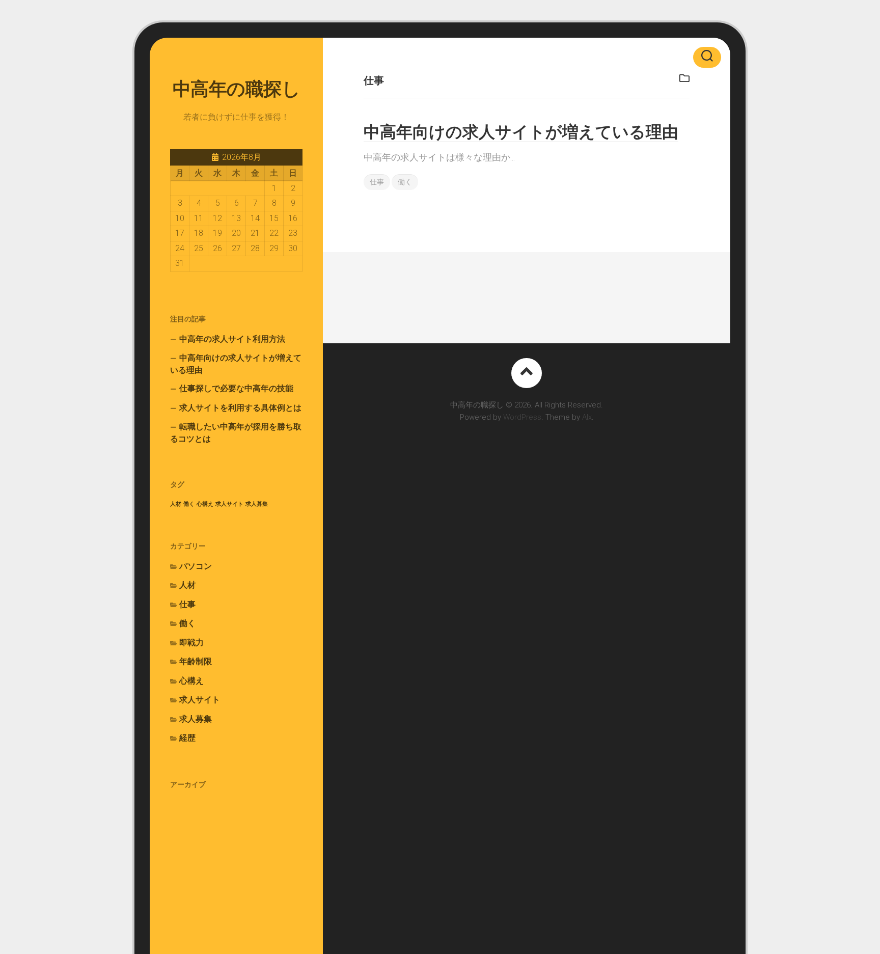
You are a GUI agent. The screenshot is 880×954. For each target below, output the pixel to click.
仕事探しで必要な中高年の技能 (236, 388)
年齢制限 (195, 661)
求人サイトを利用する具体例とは (240, 408)
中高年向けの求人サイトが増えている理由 (235, 364)
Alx (587, 417)
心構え (205, 504)
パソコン (195, 566)
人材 (175, 504)
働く (189, 504)
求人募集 (256, 504)
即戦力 (191, 642)
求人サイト (229, 504)
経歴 (187, 738)
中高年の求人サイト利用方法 (232, 339)
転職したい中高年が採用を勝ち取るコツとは (235, 433)
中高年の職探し (236, 89)
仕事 (187, 604)
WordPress (522, 417)
